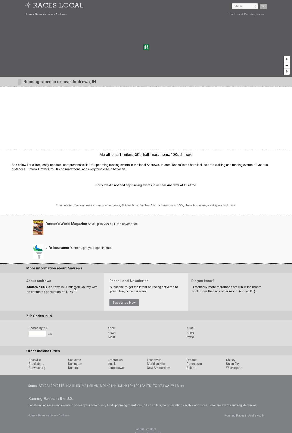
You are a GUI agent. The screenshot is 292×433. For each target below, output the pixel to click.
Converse (74, 360)
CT (58, 385)
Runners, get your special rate (91, 248)
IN (78, 385)
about (140, 429)
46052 (111, 337)
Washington (234, 367)
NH (114, 385)
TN (149, 385)
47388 (190, 332)
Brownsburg (37, 367)
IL (74, 385)
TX (155, 385)
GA (69, 385)
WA (167, 385)
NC (109, 385)
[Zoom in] (287, 59)
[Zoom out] (287, 65)
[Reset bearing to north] (287, 71)
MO (102, 385)
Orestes (192, 360)
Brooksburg (36, 363)
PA (143, 385)
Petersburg (194, 363)
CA (47, 385)
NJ (120, 385)
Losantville (154, 360)
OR (138, 385)
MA (84, 385)
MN (96, 385)
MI (90, 385)
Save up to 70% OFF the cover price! (113, 224)
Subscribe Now (124, 302)
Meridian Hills (156, 363)
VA (161, 385)
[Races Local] (28, 5)
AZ (41, 385)
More (180, 385)
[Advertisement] (146, 118)
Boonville (35, 360)
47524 (111, 332)
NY (126, 385)
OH (132, 385)
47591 (111, 328)
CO (53, 385)
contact (151, 429)
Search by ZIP (38, 328)
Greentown (115, 360)
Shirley (230, 360)
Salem (191, 367)
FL (63, 385)
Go (263, 6)
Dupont (73, 367)
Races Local (58, 5)
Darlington (75, 363)
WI (172, 385)
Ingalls (112, 363)
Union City (233, 363)
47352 (190, 337)
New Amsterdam (158, 367)
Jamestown (116, 367)
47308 (190, 328)
